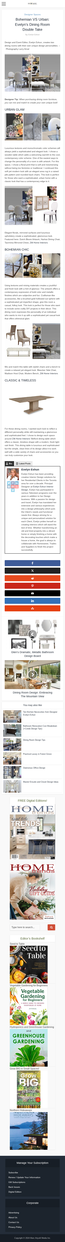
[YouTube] (17, 486)
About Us (12, 1217)
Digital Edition (14, 1192)
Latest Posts (25, 463)
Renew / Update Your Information (24, 1177)
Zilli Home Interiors (39, 242)
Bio (10, 463)
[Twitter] (9, 483)
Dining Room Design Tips (34, 740)
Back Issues (14, 1187)
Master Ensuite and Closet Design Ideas (40, 782)
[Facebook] (13, 483)
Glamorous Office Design (34, 768)
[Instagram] (9, 486)
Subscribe (13, 1172)
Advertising (13, 1212)
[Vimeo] (13, 490)
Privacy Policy (15, 1227)
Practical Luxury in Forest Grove (37, 754)
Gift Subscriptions (16, 1182)
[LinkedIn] (17, 483)
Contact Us (13, 1222)
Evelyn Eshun (34, 35)
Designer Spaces (32, 14)
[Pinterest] (13, 486)
